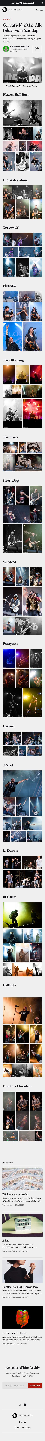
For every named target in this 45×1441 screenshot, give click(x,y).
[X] (20, 1404)
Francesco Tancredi (19, 46)
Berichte (6, 20)
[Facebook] (25, 1404)
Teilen (36, 49)
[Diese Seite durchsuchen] (37, 10)
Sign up (22, 1422)
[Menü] (41, 10)
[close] (42, 3)
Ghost (27, 1427)
